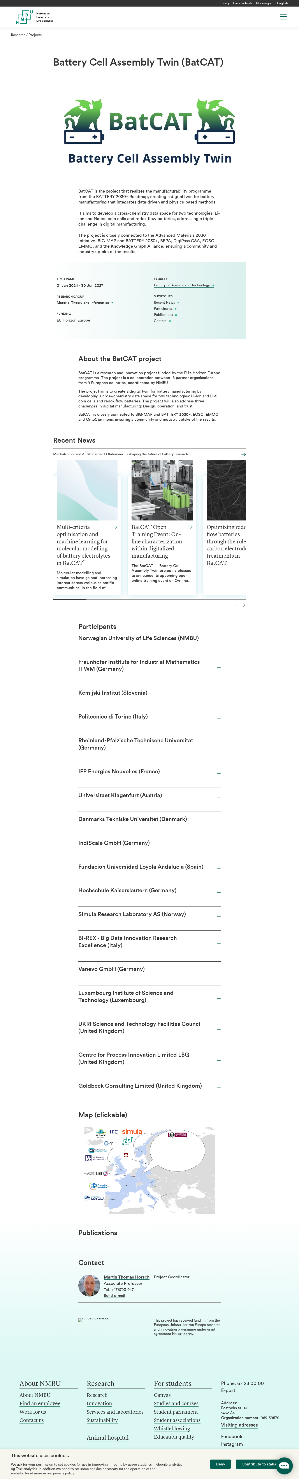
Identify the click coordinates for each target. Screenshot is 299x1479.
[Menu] (283, 16)
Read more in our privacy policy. (50, 1473)
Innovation (99, 1403)
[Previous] (237, 605)
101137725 (185, 1334)
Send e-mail (114, 1296)
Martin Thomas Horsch (127, 1277)
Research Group (70, 296)
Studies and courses (176, 1403)
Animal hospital (108, 1438)
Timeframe (66, 279)
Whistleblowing (172, 1429)
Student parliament (176, 1412)
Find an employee (39, 1403)
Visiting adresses (239, 1425)
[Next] (243, 605)
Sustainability (102, 1420)
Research (18, 35)
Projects (35, 35)
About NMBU (35, 1395)
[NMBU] (42, 17)
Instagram (232, 1444)
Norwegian (264, 3)
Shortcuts (163, 296)
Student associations (177, 1420)
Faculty (161, 279)
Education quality (174, 1437)
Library (224, 3)
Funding (64, 313)
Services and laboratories (115, 1412)
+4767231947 (122, 1290)
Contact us (31, 1420)
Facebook (232, 1436)
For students (243, 3)
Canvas (162, 1395)
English (282, 3)
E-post (228, 1390)
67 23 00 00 (250, 1383)
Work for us (32, 1412)
